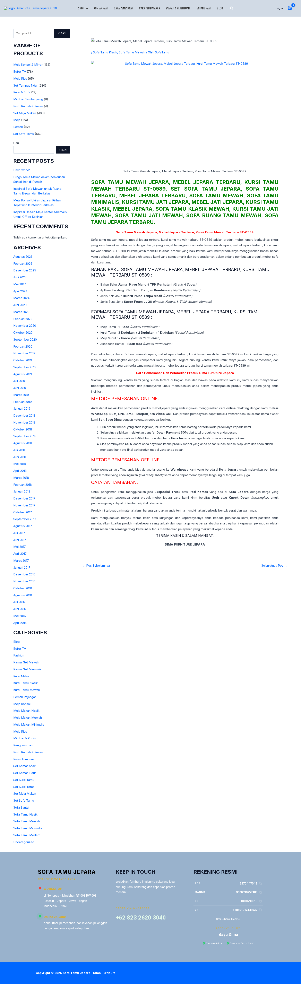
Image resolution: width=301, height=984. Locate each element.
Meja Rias (20, 78)
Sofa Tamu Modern (26, 835)
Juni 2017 (19, 540)
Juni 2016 (19, 609)
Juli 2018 (19, 450)
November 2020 (24, 326)
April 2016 (20, 623)
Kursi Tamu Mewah (26, 690)
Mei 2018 (19, 464)
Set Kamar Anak (24, 766)
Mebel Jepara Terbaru (176, 232)
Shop (81, 8)
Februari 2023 (22, 319)
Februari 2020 (22, 346)
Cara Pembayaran (149, 8)
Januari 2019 (21, 408)
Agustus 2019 (22, 374)
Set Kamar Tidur (24, 773)
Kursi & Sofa (21, 92)
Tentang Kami (203, 8)
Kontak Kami (101, 8)
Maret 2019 (21, 395)
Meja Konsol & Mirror (28, 65)
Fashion (18, 655)
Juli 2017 (19, 533)
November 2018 (24, 422)
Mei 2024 (19, 284)
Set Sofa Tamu (23, 134)
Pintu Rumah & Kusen (28, 106)
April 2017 (20, 554)
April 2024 (20, 291)
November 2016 (24, 581)
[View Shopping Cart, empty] (290, 8)
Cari (62, 33)
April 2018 (20, 471)
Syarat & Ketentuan (178, 8)
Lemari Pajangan (24, 697)
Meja (16, 120)
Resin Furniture (23, 759)
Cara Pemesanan (123, 8)
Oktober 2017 (22, 512)
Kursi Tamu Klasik (25, 683)
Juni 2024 (20, 277)
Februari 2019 (22, 402)
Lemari (18, 127)
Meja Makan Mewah (27, 718)
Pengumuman (23, 745)
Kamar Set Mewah (26, 662)
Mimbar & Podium (25, 738)
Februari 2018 (22, 485)
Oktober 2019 (22, 360)
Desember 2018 (24, 415)
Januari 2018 (21, 491)
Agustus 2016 (22, 595)
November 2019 (24, 353)
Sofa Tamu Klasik (25, 814)
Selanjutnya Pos (274, 565)
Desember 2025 (24, 270)
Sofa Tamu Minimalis (27, 828)
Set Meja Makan (24, 113)
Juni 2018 (19, 457)
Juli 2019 (19, 381)
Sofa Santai (21, 807)
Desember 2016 (24, 574)
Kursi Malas (21, 676)
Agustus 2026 (23, 257)
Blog (220, 8)
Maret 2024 (21, 298)
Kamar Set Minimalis (27, 669)
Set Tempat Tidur (25, 85)
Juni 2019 (19, 388)
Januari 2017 (21, 567)
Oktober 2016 (22, 588)
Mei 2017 (19, 547)
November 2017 (24, 505)
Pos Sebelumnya (96, 565)
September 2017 (24, 519)
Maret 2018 (21, 478)
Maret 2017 (21, 561)
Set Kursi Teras (23, 787)
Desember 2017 (24, 498)
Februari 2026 (22, 263)
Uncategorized (23, 842)
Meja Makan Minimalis (28, 724)
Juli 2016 (19, 602)
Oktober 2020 (23, 332)
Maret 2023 (21, 312)
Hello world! (21, 170)
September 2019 (24, 367)
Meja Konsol (22, 704)
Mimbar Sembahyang (28, 99)
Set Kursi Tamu (23, 780)
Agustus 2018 (22, 443)
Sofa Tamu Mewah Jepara (130, 182)
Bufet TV (19, 71)
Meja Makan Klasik (26, 711)
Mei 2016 (19, 616)
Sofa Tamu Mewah (26, 821)
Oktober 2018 (22, 429)
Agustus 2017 (22, 526)
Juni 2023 (20, 305)
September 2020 (25, 339)
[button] (86, 8)
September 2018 (24, 436)
